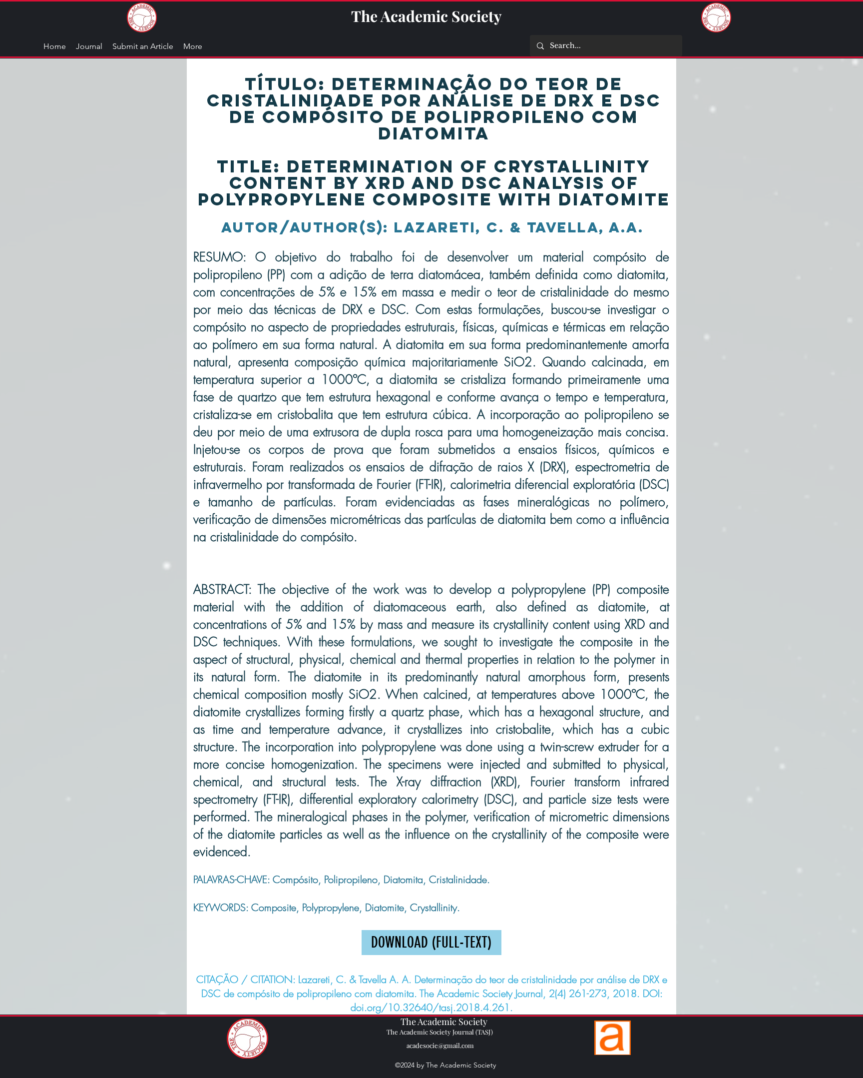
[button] (192, 46)
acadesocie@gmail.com (440, 1045)
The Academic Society (426, 16)
